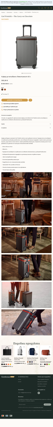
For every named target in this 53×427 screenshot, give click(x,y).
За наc (19, 379)
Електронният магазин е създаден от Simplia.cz (32, 410)
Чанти (21, 12)
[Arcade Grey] (40, 364)
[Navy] (32, 362)
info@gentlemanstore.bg (25, 392)
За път (16, 12)
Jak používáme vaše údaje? (38, 407)
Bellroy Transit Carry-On (18, 358)
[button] (24, 73)
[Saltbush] (34, 362)
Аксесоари (9, 12)
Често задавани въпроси (43, 379)
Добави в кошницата (14, 100)
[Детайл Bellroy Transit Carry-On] (20, 351)
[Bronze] (28, 362)
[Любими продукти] (45, 8)
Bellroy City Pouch (32, 358)
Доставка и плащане (42, 384)
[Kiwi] (49, 364)
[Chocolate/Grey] (6, 364)
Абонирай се (47, 404)
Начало (3, 12)
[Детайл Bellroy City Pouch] (33, 351)
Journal (19, 381)
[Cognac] (5, 89)
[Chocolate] (2, 89)
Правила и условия (42, 386)
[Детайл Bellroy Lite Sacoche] (46, 351)
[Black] (2, 364)
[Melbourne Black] (30, 362)
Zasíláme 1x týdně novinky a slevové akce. (30, 407)
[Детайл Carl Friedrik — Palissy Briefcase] (7, 351)
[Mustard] (10, 364)
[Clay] (47, 364)
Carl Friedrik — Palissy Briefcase (6, 358)
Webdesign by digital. (47, 410)
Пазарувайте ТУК (23, 1)
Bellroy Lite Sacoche (43, 358)
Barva (2, 87)
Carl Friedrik (5, 19)
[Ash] (43, 364)
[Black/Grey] (4, 364)
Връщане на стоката (42, 381)
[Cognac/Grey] (8, 364)
